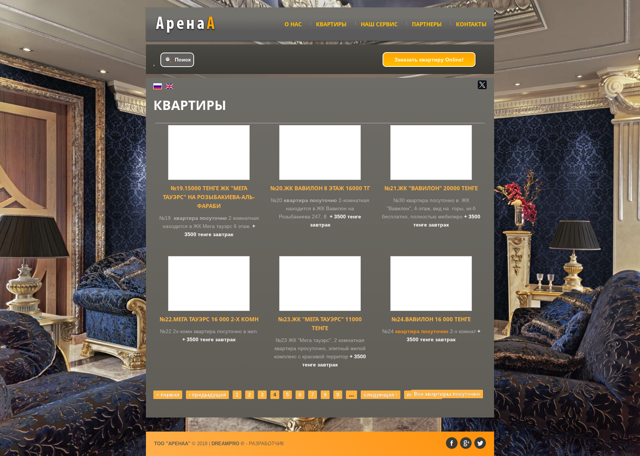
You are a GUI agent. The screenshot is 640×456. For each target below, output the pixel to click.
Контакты (471, 24)
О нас (293, 24)
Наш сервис (379, 24)
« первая (167, 395)
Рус (157, 86)
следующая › (380, 395)
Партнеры (427, 24)
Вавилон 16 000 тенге (431, 319)
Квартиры (331, 24)
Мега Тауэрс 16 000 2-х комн (209, 319)
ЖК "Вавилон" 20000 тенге (431, 188)
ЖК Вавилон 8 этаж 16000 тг (320, 188)
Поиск (183, 60)
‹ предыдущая (207, 395)
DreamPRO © (227, 443)
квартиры (191, 25)
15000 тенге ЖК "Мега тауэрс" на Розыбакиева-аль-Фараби (209, 196)
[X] (482, 84)
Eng (169, 86)
